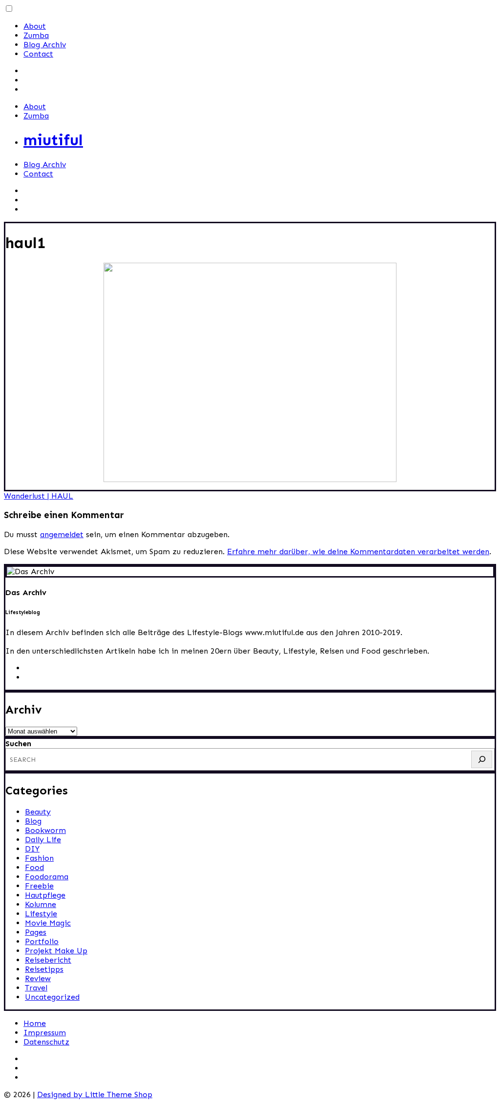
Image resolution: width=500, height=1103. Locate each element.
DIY (32, 848)
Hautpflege (45, 895)
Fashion (39, 858)
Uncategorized (52, 997)
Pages (35, 932)
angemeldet (61, 534)
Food (34, 867)
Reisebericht (48, 960)
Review (38, 978)
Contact (38, 53)
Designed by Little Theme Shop (94, 1094)
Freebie (39, 885)
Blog (33, 821)
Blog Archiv (44, 44)
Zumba (36, 35)
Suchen (18, 743)
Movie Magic (48, 923)
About (34, 26)
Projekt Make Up (56, 950)
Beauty (38, 811)
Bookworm (45, 830)
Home (34, 1023)
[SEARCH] (481, 759)
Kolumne (40, 904)
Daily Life (43, 839)
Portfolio (42, 941)
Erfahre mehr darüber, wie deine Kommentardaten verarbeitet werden (358, 551)
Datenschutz (46, 1041)
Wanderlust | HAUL (38, 496)
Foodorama (46, 876)
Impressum (44, 1032)
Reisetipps (44, 969)
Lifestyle (41, 913)
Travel (36, 987)
